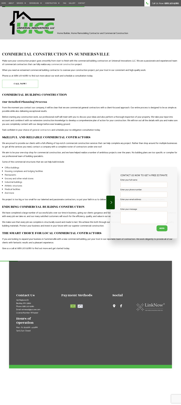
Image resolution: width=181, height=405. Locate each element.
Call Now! (20, 83)
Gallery (72, 3)
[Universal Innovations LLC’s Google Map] (114, 306)
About (11, 3)
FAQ (64, 3)
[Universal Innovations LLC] (32, 22)
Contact (81, 3)
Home (3, 3)
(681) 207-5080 (28, 306)
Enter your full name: (128, 180)
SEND (162, 228)
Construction (51, 3)
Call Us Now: (165, 3)
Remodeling (34, 3)
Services (20, 3)
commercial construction (63, 64)
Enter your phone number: (131, 189)
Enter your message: (128, 209)
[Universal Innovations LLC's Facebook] (121, 306)
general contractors (41, 130)
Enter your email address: (130, 199)
